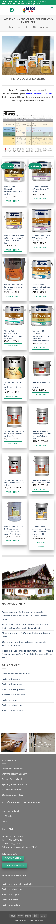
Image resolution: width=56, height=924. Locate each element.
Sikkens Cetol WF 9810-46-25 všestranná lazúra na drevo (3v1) (14, 433)
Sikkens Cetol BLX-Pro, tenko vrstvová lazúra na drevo (14, 287)
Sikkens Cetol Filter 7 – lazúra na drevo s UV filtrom (41, 189)
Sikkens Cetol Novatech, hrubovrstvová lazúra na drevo (13, 190)
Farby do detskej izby (12, 889)
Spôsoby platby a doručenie (15, 784)
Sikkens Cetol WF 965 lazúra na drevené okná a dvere (14, 482)
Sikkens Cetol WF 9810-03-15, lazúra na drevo (42, 481)
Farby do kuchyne (10, 894)
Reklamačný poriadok (12, 779)
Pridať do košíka (41, 544)
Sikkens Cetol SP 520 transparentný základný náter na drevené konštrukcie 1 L (41, 530)
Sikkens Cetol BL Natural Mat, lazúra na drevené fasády (41, 287)
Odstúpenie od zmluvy (12, 794)
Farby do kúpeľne (10, 899)
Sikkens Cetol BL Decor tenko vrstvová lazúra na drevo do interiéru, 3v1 (14, 386)
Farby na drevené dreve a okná (16, 673)
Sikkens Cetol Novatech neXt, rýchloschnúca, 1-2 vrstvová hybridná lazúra (14, 239)
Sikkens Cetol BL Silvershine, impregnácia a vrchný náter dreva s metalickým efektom (41, 336)
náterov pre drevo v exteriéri (39, 93)
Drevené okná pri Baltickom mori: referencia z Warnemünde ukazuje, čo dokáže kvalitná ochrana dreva (25, 615)
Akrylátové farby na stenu (14, 694)
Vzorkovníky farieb (11, 810)
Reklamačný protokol (12, 789)
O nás (4, 821)
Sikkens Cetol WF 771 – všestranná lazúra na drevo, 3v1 (41, 384)
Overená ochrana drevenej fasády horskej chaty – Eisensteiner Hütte (25, 643)
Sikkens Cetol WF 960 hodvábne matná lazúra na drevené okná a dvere (41, 435)
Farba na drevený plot (12, 684)
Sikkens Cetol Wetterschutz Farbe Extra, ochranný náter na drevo (13, 334)
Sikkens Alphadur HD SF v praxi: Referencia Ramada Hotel (26, 635)
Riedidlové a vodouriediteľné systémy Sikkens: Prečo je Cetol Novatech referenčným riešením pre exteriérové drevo (27, 654)
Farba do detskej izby (12, 705)
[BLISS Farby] (28, 10)
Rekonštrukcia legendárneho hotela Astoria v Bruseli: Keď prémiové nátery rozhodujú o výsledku (27, 626)
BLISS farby (7, 816)
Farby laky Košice (35, 920)
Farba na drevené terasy (13, 710)
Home (11, 27)
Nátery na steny (40, 27)
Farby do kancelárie (11, 905)
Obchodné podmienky (12, 768)
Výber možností (13, 201)
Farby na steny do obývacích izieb (17, 884)
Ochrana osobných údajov (14, 773)
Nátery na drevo (23, 27)
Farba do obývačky (11, 700)
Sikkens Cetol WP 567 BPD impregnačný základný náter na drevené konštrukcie (13, 530)
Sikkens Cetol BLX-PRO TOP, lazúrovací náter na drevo (41, 238)
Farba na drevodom (11, 678)
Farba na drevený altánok (14, 689)
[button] (3, 10)
